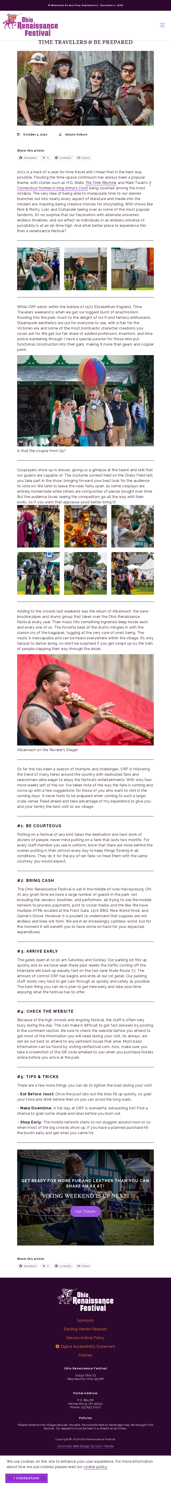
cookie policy (95, 1467)
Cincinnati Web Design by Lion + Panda (85, 1446)
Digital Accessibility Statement (87, 1346)
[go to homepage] (30, 25)
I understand (26, 1478)
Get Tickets (85, 1211)
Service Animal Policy (85, 1338)
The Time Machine (101, 183)
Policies (85, 1355)
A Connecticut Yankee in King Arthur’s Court (84, 185)
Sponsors (85, 1320)
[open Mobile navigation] (162, 25)
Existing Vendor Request (85, 1329)
